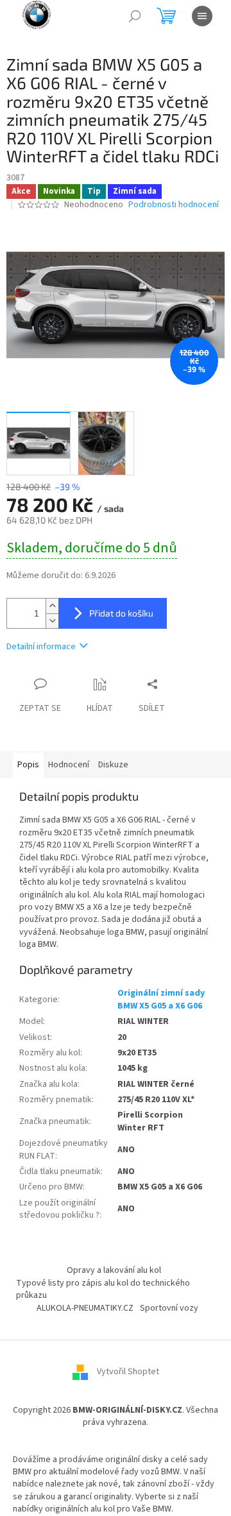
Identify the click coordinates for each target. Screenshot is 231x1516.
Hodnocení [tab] (68, 764)
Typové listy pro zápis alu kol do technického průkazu (103, 1289)
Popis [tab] (28, 764)
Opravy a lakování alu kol (114, 1270)
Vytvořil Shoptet (128, 1371)
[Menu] (202, 16)
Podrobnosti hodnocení (173, 205)
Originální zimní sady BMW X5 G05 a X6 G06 (161, 999)
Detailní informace (41, 646)
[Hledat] (135, 16)
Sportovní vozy (169, 1308)
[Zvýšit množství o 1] (52, 606)
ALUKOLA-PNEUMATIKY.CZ (85, 1308)
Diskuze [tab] (113, 764)
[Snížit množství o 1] (52, 620)
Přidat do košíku (121, 613)
